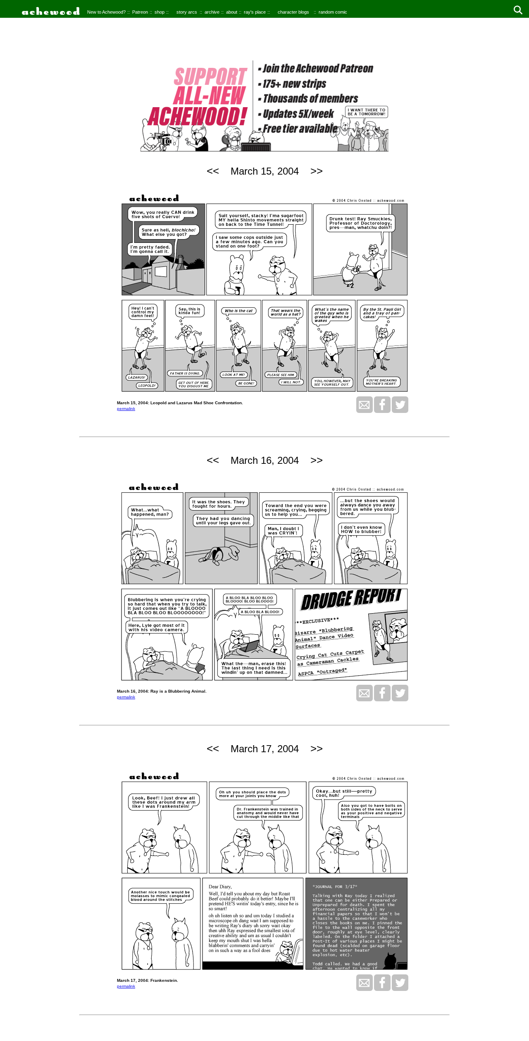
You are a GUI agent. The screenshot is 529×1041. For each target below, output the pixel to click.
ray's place (255, 12)
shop (159, 12)
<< (213, 171)
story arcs (186, 12)
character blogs (293, 12)
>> (316, 171)
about (231, 12)
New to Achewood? (106, 12)
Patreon (140, 12)
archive (212, 12)
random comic (333, 12)
